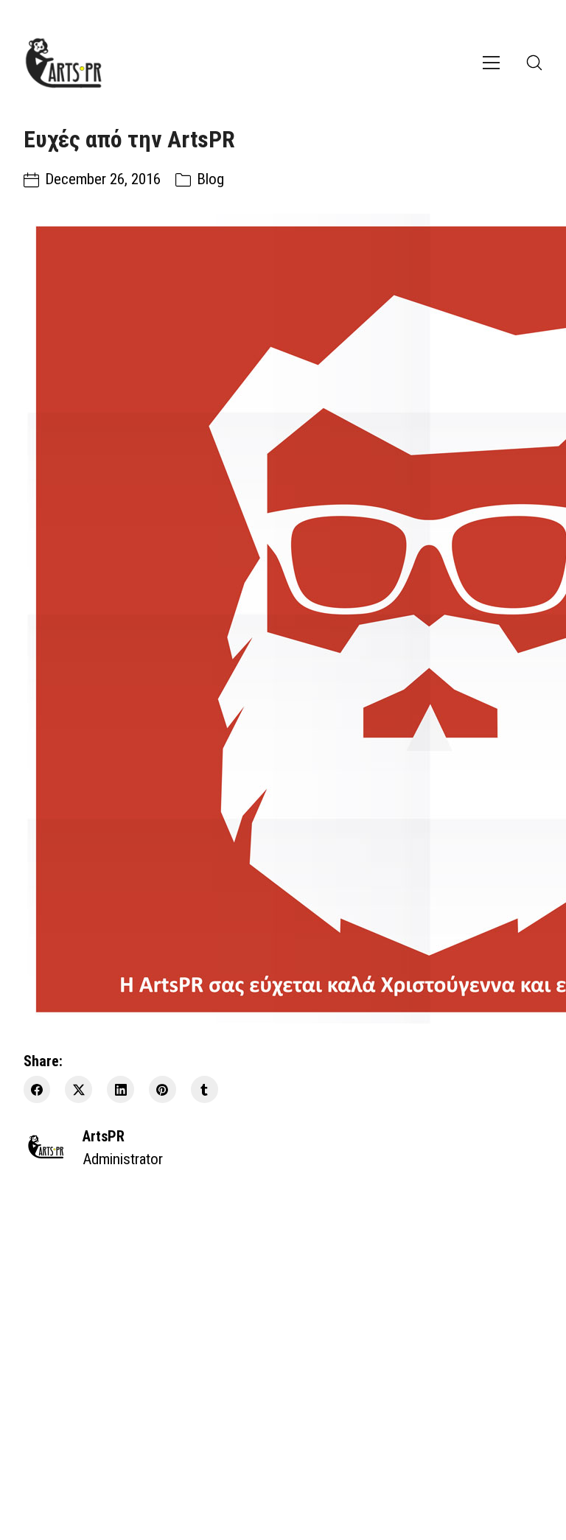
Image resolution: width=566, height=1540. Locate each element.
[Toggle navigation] (491, 63)
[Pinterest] (162, 1089)
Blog (210, 179)
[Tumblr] (204, 1089)
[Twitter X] (78, 1089)
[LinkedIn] (120, 1089)
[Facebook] (37, 1089)
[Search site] (534, 63)
